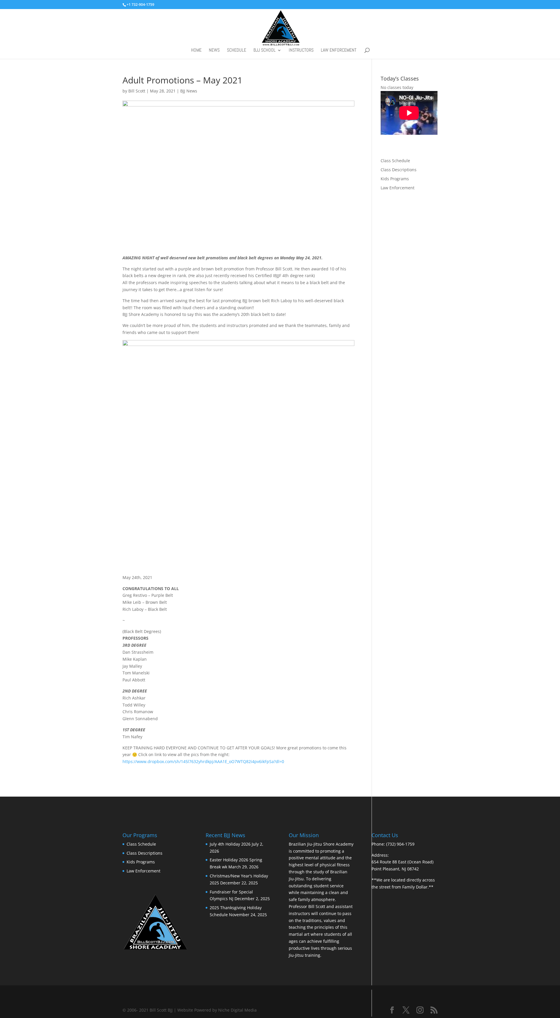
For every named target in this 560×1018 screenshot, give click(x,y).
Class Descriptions (398, 169)
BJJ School (264, 50)
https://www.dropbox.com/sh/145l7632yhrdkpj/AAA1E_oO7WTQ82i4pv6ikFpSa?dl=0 (203, 761)
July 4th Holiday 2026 (230, 844)
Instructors (301, 50)
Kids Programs (395, 178)
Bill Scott (136, 91)
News (214, 50)
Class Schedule (395, 160)
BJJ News (188, 91)
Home (196, 50)
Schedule (236, 50)
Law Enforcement (338, 50)
